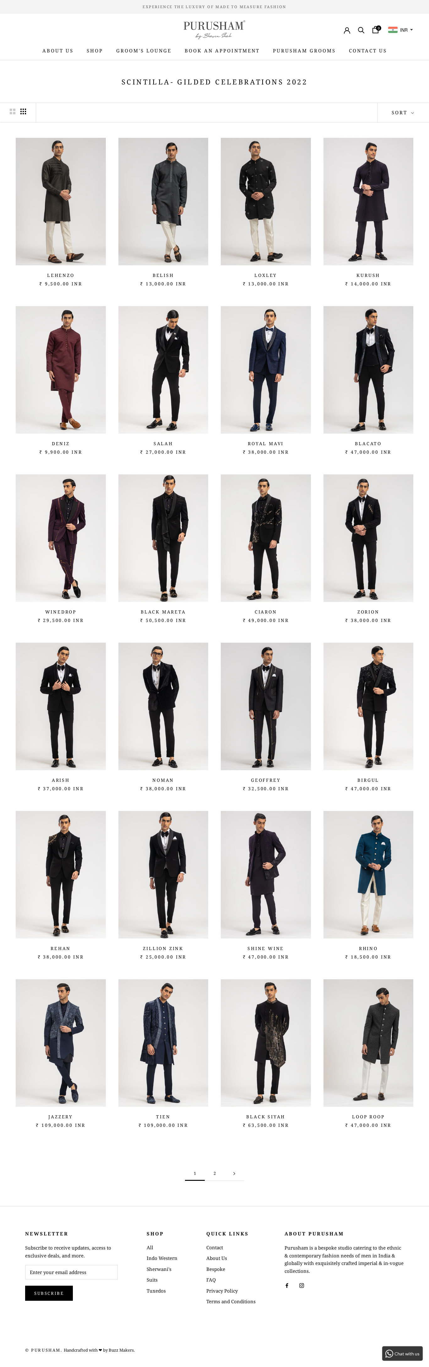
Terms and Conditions (231, 1301)
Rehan (61, 948)
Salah (163, 443)
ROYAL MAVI (266, 443)
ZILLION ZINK (163, 948)
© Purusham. (43, 1350)
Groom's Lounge (143, 50)
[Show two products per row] (12, 111)
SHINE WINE (265, 948)
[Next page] (234, 1173)
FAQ (211, 1280)
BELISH (163, 275)
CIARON (266, 612)
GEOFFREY (265, 780)
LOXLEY (265, 275)
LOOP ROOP (368, 1117)
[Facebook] (287, 1285)
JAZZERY (60, 1117)
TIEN (163, 1117)
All (150, 1247)
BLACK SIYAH (265, 1117)
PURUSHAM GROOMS (304, 50)
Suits (152, 1280)
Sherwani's (159, 1269)
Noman (163, 780)
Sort (401, 112)
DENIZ (61, 443)
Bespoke (215, 1269)
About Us (57, 50)
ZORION (368, 612)
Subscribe (49, 1293)
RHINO (368, 948)
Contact (214, 1247)
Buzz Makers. (122, 1350)
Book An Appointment (222, 50)
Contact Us (368, 50)
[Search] (361, 29)
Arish (61, 780)
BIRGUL (368, 780)
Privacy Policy (222, 1291)
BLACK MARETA (163, 612)
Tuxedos (156, 1291)
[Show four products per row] (23, 111)
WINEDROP (60, 612)
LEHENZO (60, 275)
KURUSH (368, 275)
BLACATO (368, 443)
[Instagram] (301, 1285)
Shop (95, 50)
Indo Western (162, 1258)
